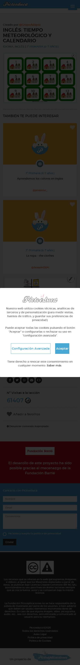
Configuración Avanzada (31, 348)
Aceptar (62, 348)
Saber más (54, 365)
